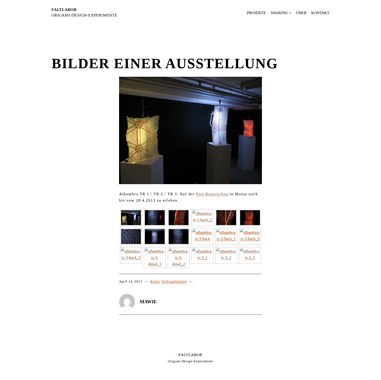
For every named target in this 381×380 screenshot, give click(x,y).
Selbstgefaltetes (174, 281)
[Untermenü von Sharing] (290, 13)
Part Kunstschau (212, 194)
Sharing (279, 13)
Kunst (155, 281)
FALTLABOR (64, 9)
